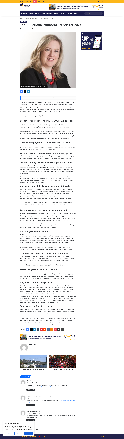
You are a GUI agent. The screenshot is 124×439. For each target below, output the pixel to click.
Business (23, 13)
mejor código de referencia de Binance (39, 396)
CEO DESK (69, 13)
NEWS (30, 13)
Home (22, 18)
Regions (37, 13)
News (26, 18)
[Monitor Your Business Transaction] (48, 337)
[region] (18, 428)
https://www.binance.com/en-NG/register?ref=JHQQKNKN (40, 386)
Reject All (19, 433)
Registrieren (31, 381)
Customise (9, 433)
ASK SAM (56, 13)
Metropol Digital (43, 436)
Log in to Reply (30, 389)
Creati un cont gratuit (33, 411)
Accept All (28, 433)
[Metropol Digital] (25, 5)
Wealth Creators (47, 13)
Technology (34, 18)
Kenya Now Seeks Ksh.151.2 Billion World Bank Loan (49, 1)
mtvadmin (32, 344)
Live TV (76, 13)
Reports (63, 13)
